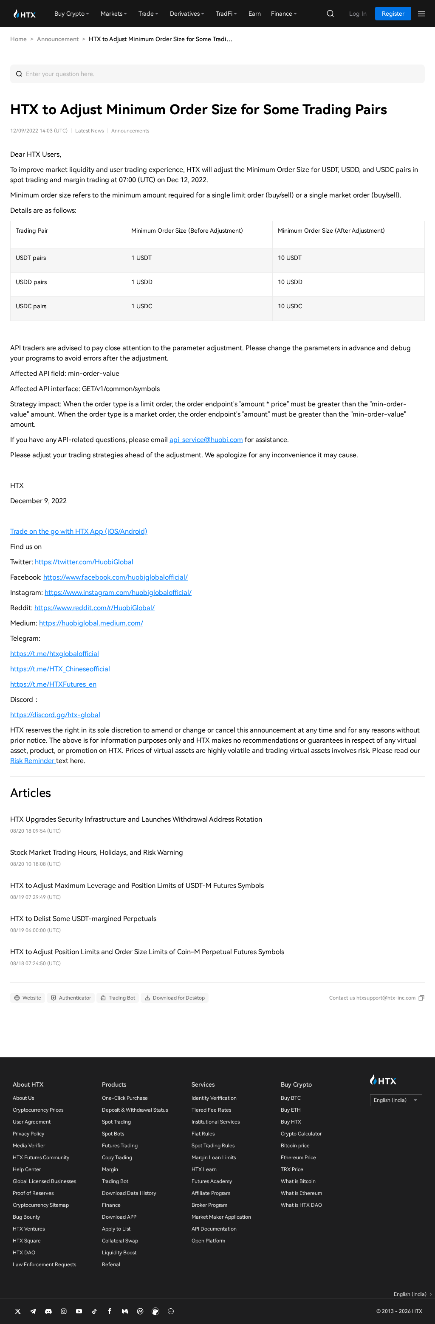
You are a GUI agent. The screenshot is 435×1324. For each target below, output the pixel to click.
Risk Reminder (33, 761)
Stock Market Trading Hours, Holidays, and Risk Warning (96, 852)
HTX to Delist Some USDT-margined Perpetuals (83, 919)
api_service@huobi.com (206, 440)
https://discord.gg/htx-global (55, 715)
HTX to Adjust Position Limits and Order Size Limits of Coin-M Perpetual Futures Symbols (147, 952)
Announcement (58, 39)
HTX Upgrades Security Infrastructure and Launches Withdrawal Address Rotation (136, 819)
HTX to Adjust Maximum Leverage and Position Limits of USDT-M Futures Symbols (137, 886)
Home (18, 39)
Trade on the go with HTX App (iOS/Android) (78, 531)
